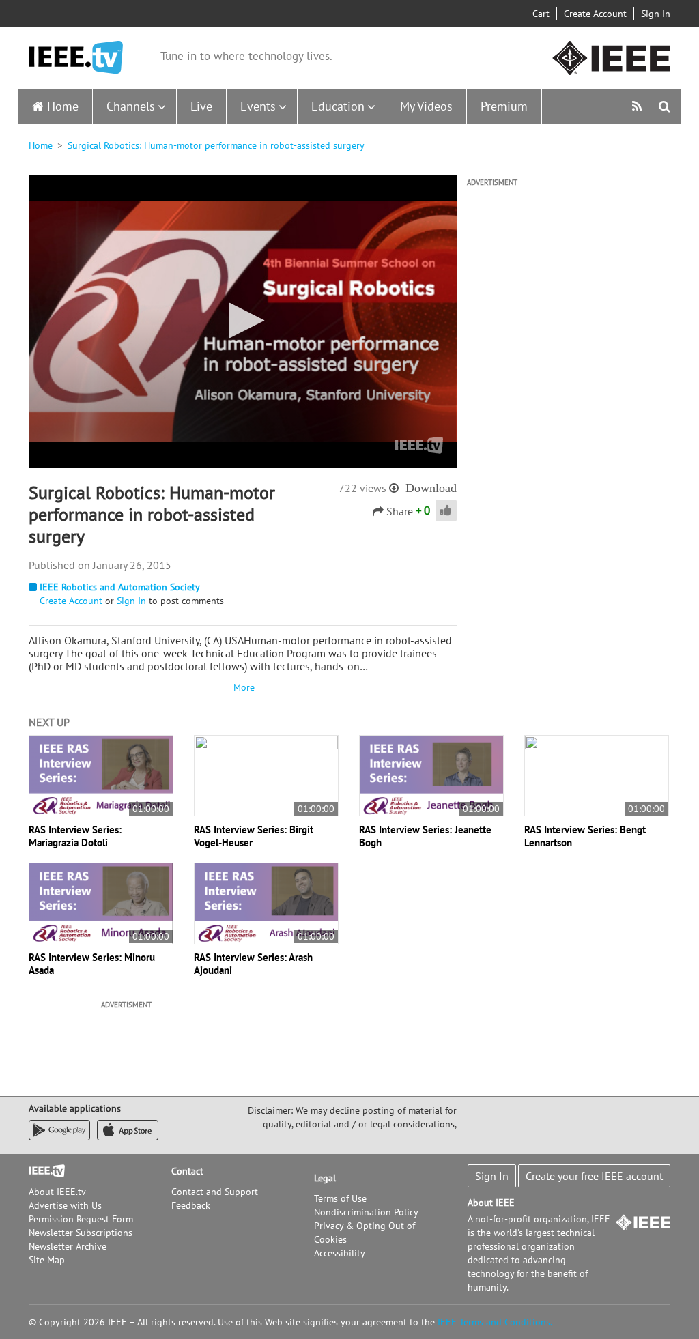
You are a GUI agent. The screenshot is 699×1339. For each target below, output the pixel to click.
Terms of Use (340, 1198)
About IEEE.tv (57, 1191)
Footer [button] (42, 1171)
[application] (243, 321)
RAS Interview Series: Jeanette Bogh (425, 836)
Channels (130, 106)
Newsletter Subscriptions (80, 1232)
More (242, 687)
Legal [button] (325, 1178)
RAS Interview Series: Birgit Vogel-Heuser (253, 836)
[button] (242, 320)
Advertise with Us (65, 1205)
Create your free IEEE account (594, 1176)
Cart (541, 14)
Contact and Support (214, 1191)
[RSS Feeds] (638, 106)
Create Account (595, 14)
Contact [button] (187, 1171)
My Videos (426, 106)
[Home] (76, 57)
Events (258, 106)
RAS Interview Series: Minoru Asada (92, 964)
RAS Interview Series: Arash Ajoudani (253, 964)
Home (63, 106)
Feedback (190, 1205)
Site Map (47, 1260)
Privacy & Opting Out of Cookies (364, 1233)
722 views (362, 488)
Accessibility (339, 1253)
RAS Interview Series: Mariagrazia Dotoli (75, 836)
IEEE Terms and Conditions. (495, 1322)
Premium (504, 106)
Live (201, 106)
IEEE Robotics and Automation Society (120, 587)
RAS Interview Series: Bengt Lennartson (585, 836)
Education (338, 106)
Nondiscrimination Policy (366, 1212)
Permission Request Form (81, 1219)
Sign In (655, 14)
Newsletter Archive (67, 1246)
